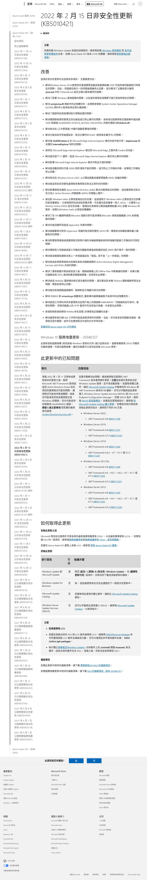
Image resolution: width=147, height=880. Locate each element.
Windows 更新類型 (111, 50)
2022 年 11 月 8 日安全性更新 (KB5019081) (22, 235)
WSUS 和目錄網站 (91, 400)
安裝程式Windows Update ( (72, 647)
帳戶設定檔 (55, 775)
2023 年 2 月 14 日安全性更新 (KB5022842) (22, 163)
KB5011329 (94, 455)
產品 (60, 4)
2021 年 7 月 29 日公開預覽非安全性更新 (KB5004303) (23, 655)
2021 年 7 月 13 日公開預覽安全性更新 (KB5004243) (23, 684)
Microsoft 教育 (104, 775)
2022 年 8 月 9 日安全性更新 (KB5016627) (23, 319)
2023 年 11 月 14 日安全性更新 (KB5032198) (23, 55)
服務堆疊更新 (76, 539)
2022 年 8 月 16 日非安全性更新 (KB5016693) (22, 307)
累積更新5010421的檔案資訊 (95, 665)
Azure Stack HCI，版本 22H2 (23, 24)
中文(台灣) (11, 861)
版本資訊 (19, 40)
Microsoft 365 (40, 4)
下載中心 (54, 780)
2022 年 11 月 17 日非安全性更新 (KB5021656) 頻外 (23, 223)
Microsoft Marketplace (59, 839)
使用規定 (95, 874)
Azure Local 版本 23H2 (23, 15)
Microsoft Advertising (10, 843)
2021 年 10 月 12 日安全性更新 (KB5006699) (23, 571)
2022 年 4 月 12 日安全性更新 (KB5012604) (22, 415)
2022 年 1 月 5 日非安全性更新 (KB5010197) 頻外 (23, 511)
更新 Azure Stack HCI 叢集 (104, 545)
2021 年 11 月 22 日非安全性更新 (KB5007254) (23, 535)
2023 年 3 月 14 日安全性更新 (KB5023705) (22, 151)
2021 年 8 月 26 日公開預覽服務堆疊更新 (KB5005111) (23, 627)
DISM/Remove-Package (118, 634)
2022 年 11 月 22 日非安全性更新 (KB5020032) (23, 211)
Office (52, 4)
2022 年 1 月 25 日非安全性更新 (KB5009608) (22, 475)
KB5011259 (116, 435)
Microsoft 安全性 (9, 825)
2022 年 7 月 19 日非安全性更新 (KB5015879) (22, 331)
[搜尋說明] (133, 3)
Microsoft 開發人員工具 (59, 821)
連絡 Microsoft (75, 874)
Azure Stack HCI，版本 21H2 (22, 34)
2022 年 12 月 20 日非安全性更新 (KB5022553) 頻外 (23, 187)
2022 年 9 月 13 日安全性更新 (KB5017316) (22, 295)
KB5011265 (114, 492)
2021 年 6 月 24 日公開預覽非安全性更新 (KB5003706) (23, 698)
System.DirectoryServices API (56, 414)
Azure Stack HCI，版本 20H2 (23, 751)
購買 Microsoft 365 (94, 4)
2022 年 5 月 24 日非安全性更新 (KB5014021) (22, 379)
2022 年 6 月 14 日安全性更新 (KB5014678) (22, 367)
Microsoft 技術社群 (58, 834)
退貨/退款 (54, 789)
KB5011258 (114, 418)
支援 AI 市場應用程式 (58, 830)
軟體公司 (54, 848)
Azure (5, 830)
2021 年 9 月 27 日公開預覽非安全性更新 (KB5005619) (23, 585)
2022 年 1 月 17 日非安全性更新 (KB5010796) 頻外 (23, 487)
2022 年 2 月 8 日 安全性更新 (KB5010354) (23, 463)
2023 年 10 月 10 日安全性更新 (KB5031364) (23, 67)
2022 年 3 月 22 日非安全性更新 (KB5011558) (22, 427)
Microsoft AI (7, 821)
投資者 (101, 834)
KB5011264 (114, 446)
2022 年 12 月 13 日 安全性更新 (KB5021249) (23, 199)
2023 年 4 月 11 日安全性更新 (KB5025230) (22, 139)
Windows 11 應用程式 (11, 803)
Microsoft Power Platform (60, 843)
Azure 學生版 (103, 807)
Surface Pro (7, 775)
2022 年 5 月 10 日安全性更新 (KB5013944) (22, 391)
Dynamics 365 (8, 834)
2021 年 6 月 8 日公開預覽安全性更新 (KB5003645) (23, 712)
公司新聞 (102, 825)
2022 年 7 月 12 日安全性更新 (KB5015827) (22, 343)
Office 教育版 (103, 794)
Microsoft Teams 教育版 (107, 784)
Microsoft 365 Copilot (11, 848)
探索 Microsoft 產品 (10, 798)
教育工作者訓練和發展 (107, 798)
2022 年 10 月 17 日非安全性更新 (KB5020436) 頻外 (23, 259)
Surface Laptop (8, 780)
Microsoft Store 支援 (58, 784)
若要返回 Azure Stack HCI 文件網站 (58, 326)
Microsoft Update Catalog (101, 386)
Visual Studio (55, 853)
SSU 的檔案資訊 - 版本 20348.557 (104, 671)
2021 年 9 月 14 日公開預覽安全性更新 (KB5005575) (23, 599)
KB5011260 (116, 507)
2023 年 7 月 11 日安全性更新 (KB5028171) (22, 103)
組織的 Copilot (8, 784)
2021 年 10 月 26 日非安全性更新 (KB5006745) (23, 559)
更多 (78, 4)
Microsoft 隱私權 (105, 830)
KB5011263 (99, 475)
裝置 (69, 4)
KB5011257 (114, 429)
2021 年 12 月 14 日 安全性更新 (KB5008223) (23, 523)
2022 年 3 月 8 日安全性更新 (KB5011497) (23, 439)
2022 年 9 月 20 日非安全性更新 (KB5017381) (22, 283)
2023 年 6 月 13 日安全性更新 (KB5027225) (22, 115)
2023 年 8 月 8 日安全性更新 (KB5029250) (23, 91)
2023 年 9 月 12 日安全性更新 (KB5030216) (22, 79)
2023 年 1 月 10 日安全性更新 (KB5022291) (22, 175)
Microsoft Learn (56, 825)
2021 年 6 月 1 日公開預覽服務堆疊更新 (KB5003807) (23, 736)
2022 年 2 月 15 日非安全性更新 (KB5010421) (22, 451)
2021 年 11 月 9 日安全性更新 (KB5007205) (22, 547)
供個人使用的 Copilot (10, 789)
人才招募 (102, 821)
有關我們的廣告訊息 (117, 874)
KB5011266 (114, 466)
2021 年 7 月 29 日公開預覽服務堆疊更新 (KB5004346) (23, 670)
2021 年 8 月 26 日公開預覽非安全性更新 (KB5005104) (23, 612)
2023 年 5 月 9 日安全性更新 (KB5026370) (23, 127)
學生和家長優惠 (104, 803)
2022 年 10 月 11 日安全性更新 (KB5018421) (23, 271)
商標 (104, 874)
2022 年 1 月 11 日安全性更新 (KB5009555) (22, 499)
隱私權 (86, 874)
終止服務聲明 (21, 46)
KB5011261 (116, 481)
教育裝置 (102, 780)
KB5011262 (99, 501)
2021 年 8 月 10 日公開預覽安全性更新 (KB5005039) (23, 641)
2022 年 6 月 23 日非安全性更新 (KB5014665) (22, 355)
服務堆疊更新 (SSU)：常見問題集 (102, 539)
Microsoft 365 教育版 (106, 789)
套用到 (46, 33)
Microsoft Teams (9, 853)
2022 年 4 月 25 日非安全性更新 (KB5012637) (22, 403)
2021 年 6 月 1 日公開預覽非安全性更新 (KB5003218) (23, 724)
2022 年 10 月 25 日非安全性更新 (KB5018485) (23, 247)
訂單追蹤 (54, 794)
